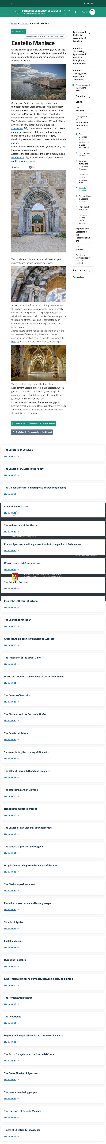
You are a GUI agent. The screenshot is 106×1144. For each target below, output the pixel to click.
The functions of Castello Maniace (85, 199)
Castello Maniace (82, 189)
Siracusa (24, 23)
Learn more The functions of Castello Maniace (35, 423)
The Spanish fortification (84, 208)
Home (14, 23)
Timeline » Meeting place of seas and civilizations (83, 259)
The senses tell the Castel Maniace (83, 219)
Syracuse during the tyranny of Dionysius (83, 165)
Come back (20, 31)
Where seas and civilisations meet (83, 88)
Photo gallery (78, 277)
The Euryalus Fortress (84, 154)
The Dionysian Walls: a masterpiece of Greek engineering (84, 141)
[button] (12, 3)
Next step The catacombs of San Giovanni (34, 431)
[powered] (90, 563)
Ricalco (16, 167)
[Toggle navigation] (4, 11)
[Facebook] (74, 11)
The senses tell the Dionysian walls (83, 178)
